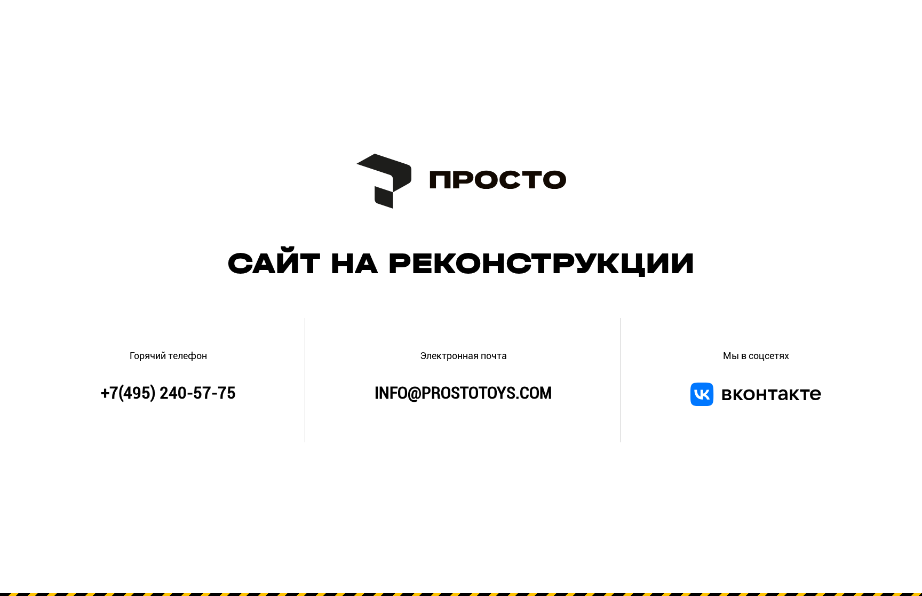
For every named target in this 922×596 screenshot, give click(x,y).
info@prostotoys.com (463, 393)
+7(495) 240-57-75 (168, 393)
